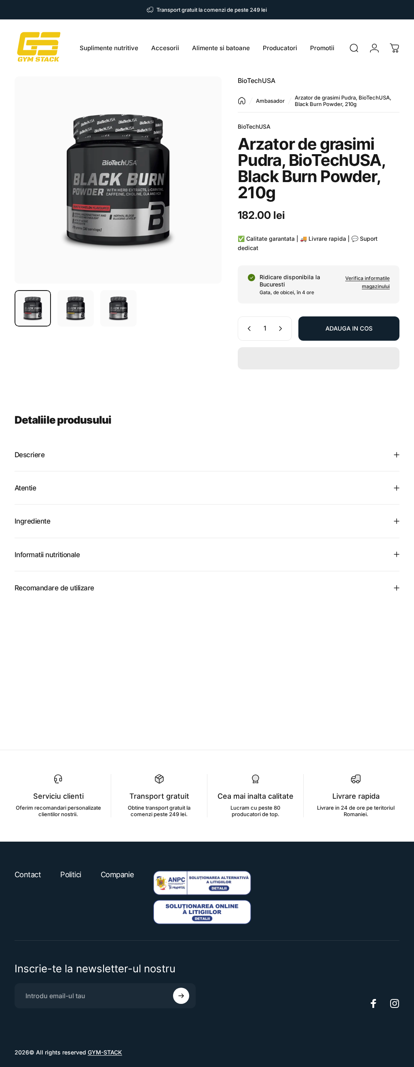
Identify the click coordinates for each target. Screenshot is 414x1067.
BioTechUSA (256, 80)
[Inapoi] (242, 101)
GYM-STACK (105, 1052)
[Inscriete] (181, 996)
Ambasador (270, 101)
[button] (318, 358)
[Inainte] (202, 193)
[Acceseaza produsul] (33, 308)
